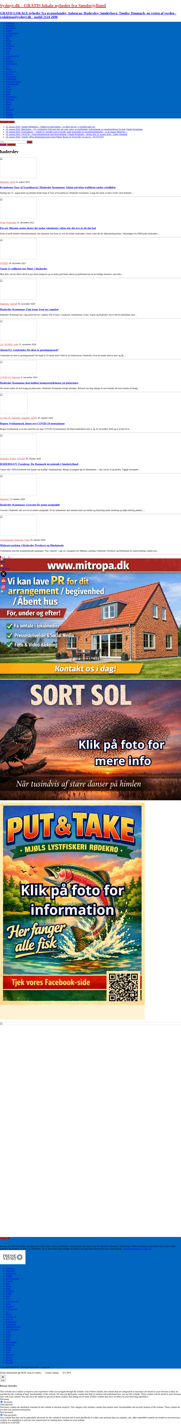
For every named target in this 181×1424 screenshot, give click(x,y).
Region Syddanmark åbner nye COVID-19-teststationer (32, 423)
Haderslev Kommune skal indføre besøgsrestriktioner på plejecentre (39, 382)
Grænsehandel (12, 84)
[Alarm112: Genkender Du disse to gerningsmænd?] (18, 339)
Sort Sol (9, 74)
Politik (8, 48)
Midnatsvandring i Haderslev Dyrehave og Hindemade (32, 545)
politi (8, 94)
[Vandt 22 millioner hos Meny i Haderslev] (18, 258)
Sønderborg (11, 28)
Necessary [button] (4, 1399)
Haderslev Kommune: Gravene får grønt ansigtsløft (30, 504)
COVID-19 (11, 71)
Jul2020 (13, 304)
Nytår (2, 222)
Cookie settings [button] (52, 1373)
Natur (8, 43)
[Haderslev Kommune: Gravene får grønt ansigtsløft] (18, 494)
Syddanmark (11, 63)
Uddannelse (11, 79)
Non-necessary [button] (6, 1412)
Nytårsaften (11, 222)
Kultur (13, 458)
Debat (8, 104)
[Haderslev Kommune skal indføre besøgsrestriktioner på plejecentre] (18, 372)
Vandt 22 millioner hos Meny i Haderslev (23, 268)
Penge (8, 89)
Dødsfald (10, 109)
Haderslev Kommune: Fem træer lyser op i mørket (29, 309)
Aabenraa (10, 23)
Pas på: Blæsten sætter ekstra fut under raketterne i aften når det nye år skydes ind (48, 228)
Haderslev (10, 25)
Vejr (7, 53)
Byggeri (9, 114)
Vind (8, 86)
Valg (8, 107)
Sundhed (10, 61)
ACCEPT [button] (66, 1373)
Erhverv (9, 35)
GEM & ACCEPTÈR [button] (10, 1422)
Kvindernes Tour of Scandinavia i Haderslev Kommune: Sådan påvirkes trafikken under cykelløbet (58, 187)
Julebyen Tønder (13, 81)
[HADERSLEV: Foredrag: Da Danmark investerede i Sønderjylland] (18, 454)
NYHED (10, 46)
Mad (8, 38)
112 (7, 66)
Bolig (8, 58)
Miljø (8, 91)
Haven (9, 112)
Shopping (10, 99)
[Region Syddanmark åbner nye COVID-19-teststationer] (14, 413)
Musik (8, 102)
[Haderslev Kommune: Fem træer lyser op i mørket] (18, 299)
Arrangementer (12, 33)
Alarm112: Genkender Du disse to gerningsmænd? (29, 349)
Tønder (9, 30)
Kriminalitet (11, 76)
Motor (8, 41)
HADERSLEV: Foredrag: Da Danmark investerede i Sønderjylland (39, 464)
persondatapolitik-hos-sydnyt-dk (137, 1249)
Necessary (8, 1402)
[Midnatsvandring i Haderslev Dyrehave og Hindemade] (18, 535)
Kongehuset (11, 97)
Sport (8, 51)
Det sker (9, 117)
